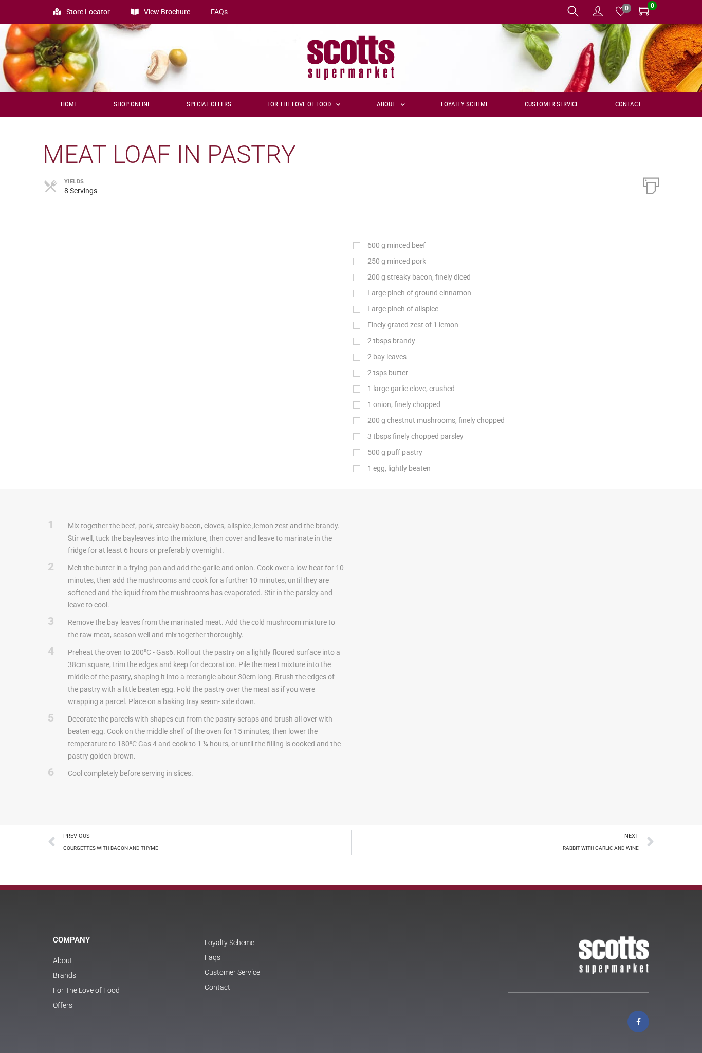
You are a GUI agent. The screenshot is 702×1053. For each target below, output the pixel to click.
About (386, 104)
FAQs (219, 12)
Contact (628, 104)
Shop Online (132, 104)
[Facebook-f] (638, 1021)
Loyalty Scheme (465, 104)
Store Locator (88, 12)
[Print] (651, 184)
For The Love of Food (299, 104)
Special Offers (209, 104)
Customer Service (552, 104)
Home (69, 104)
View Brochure (167, 12)
